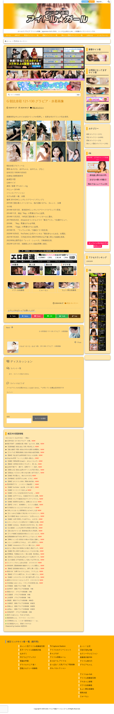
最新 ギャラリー (94, 134)
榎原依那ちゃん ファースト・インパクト (21, 618)
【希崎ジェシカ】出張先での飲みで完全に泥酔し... (23, 539)
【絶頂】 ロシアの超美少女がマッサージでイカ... (23, 499)
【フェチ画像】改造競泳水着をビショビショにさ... (23, 534)
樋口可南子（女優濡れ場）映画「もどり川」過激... (23, 444)
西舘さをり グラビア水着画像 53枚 (19, 592)
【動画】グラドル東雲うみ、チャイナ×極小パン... (23, 574)
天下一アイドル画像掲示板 (30, 650)
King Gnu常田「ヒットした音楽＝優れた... (21, 458)
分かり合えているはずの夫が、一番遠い (18, 438)
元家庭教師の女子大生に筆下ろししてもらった (22, 537)
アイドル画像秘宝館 (88, 678)
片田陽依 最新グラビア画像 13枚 (18, 586)
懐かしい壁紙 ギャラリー (97, 143)
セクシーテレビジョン (89, 653)
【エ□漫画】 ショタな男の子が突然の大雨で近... (22, 528)
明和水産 (83, 692)
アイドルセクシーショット (60, 649)
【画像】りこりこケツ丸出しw (17, 490)
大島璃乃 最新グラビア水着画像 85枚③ (21, 603)
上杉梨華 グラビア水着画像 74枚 (18, 597)
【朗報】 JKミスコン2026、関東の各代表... (21, 481)
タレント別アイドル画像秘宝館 (32, 646)
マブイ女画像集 (86, 685)
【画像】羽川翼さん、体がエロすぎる (19, 476)
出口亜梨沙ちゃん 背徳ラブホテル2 (19, 624)
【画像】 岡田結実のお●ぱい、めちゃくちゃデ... (22, 461)
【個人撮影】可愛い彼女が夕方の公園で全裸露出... (23, 449)
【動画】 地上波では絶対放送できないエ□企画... (22, 455)
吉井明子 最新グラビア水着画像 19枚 (20, 589)
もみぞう (23, 653)
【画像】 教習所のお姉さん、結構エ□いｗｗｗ (22, 502)
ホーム (9, 41)
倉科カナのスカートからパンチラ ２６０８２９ (23, 580)
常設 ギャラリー (21, 41)
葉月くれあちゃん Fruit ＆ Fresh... (18, 615)
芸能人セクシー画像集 (29, 668)
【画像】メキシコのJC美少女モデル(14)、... (21, 493)
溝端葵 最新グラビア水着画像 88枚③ (20, 600)
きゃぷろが (54, 653)
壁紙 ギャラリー (93, 140)
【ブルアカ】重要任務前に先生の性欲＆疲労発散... (23, 452)
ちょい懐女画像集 (87, 689)
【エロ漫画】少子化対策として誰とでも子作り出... (23, 560)
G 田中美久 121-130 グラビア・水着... (19, 441)
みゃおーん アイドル (58, 661)
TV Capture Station (58, 646)
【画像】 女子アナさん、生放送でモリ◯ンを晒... (23, 496)
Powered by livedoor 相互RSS (16, 626)
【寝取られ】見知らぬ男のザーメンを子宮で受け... (23, 470)
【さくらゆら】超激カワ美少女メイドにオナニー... (23, 513)
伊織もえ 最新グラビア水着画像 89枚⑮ (21, 606)
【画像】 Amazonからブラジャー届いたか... (21, 545)
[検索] (108, 1)
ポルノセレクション (58, 668)
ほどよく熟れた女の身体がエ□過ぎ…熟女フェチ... (23, 548)
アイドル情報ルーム (58, 657)
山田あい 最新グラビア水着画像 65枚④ (21, 609)
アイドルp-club (86, 674)
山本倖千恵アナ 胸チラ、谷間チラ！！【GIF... (22, 467)
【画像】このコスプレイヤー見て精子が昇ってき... (23, 577)
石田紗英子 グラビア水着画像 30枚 (19, 612)
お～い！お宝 (85, 646)
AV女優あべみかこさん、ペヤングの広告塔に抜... (23, 583)
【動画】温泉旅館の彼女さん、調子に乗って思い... (23, 568)
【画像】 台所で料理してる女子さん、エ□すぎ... (22, 519)
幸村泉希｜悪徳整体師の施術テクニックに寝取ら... (23, 566)
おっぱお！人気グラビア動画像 (62, 664)
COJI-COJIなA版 (86, 650)
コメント (10, 392)
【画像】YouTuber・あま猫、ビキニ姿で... (21, 487)
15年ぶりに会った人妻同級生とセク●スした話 (22, 510)
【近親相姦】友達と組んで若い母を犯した (21, 447)
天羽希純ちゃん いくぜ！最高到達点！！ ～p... (22, 621)
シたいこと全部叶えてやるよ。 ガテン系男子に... (23, 542)
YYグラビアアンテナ (28, 657)
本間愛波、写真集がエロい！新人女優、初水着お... (23, 554)
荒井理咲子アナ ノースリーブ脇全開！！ (21, 484)
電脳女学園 (24, 661)
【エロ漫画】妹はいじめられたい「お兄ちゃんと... (23, 516)
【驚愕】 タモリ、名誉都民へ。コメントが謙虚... (23, 505)
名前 (8, 416)
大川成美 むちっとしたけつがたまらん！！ (21, 507)
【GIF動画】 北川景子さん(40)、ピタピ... (20, 478)
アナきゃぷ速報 (86, 681)
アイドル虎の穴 (86, 661)
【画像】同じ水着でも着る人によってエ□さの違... (23, 551)
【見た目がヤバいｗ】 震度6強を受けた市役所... (22, 531)
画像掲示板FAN (86, 657)
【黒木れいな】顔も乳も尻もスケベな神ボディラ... (23, 557)
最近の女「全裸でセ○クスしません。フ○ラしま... (23, 571)
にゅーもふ (84, 696)
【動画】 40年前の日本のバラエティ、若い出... (22, 464)
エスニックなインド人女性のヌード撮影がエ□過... (23, 522)
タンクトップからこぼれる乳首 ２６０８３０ (22, 563)
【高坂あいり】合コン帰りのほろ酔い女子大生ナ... (23, 473)
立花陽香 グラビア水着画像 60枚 (18, 595)
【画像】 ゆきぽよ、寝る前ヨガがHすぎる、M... (22, 525)
